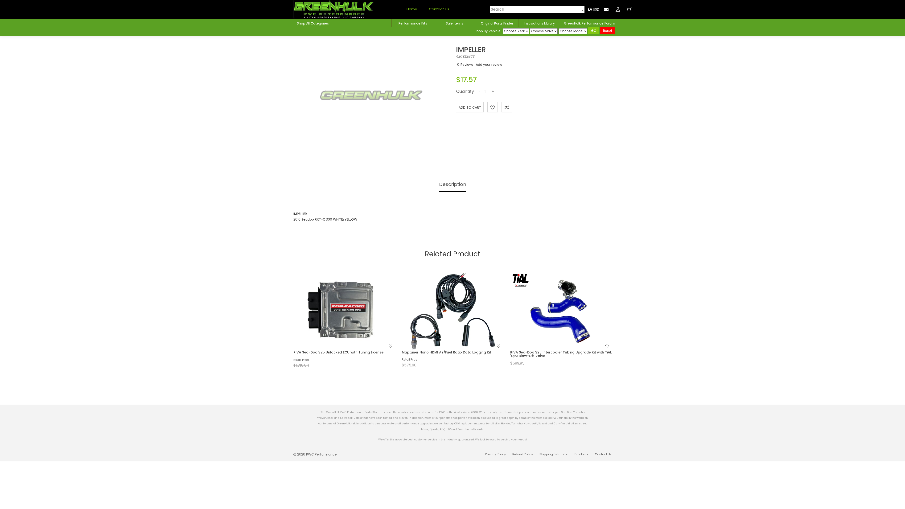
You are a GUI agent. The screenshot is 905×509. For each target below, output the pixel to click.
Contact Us (439, 9)
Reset (607, 30)
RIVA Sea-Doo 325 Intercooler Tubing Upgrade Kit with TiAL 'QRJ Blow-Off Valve (561, 354)
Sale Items (454, 23)
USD (596, 9)
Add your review (489, 64)
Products (581, 454)
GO (593, 30)
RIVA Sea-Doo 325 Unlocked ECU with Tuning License (338, 352)
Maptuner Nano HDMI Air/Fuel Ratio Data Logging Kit (446, 352)
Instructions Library (539, 23)
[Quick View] (338, 320)
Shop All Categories (313, 23)
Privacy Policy (495, 454)
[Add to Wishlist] (492, 107)
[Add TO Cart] (350, 320)
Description (452, 184)
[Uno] (333, 9)
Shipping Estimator (553, 454)
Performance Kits (413, 23)
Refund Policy (522, 454)
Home (412, 9)
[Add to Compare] (507, 107)
